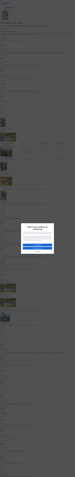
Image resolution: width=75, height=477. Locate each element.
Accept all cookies (37, 245)
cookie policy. (39, 240)
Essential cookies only (37, 248)
